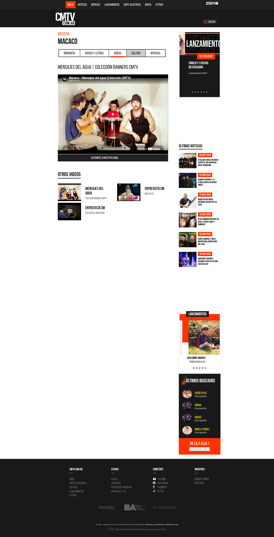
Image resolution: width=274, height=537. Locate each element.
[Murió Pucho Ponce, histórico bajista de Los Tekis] (188, 200)
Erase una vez (118, 491)
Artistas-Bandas (77, 483)
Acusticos (116, 483)
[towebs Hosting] (106, 507)
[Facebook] (216, 3)
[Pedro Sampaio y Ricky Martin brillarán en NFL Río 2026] (188, 239)
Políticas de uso (171, 524)
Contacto (199, 483)
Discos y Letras (94, 53)
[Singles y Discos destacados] (200, 43)
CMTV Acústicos (132, 4)
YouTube (162, 479)
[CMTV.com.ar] (67, 19)
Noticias (95, 4)
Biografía (69, 53)
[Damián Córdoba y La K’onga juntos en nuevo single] (188, 180)
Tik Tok (160, 491)
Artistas (82, 4)
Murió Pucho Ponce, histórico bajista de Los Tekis (207, 202)
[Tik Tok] (213, 3)
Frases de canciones (121, 487)
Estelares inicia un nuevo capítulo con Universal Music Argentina (208, 162)
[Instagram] (210, 3)
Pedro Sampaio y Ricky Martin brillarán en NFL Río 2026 (207, 241)
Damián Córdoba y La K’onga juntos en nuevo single (207, 182)
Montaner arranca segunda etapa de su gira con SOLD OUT (208, 261)
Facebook (162, 487)
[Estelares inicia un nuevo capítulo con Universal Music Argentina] (188, 160)
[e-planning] (164, 507)
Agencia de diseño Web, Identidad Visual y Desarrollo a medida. (140, 529)
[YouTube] (207, 3)
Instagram (163, 483)
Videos (117, 53)
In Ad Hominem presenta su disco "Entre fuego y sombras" (208, 222)
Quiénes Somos (202, 479)
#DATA (148, 4)
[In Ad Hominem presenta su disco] (188, 220)
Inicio (70, 4)
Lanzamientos (111, 4)
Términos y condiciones (154, 524)
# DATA (114, 479)
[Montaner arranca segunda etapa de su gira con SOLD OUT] (188, 259)
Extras (159, 4)
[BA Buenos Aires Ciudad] (134, 507)
